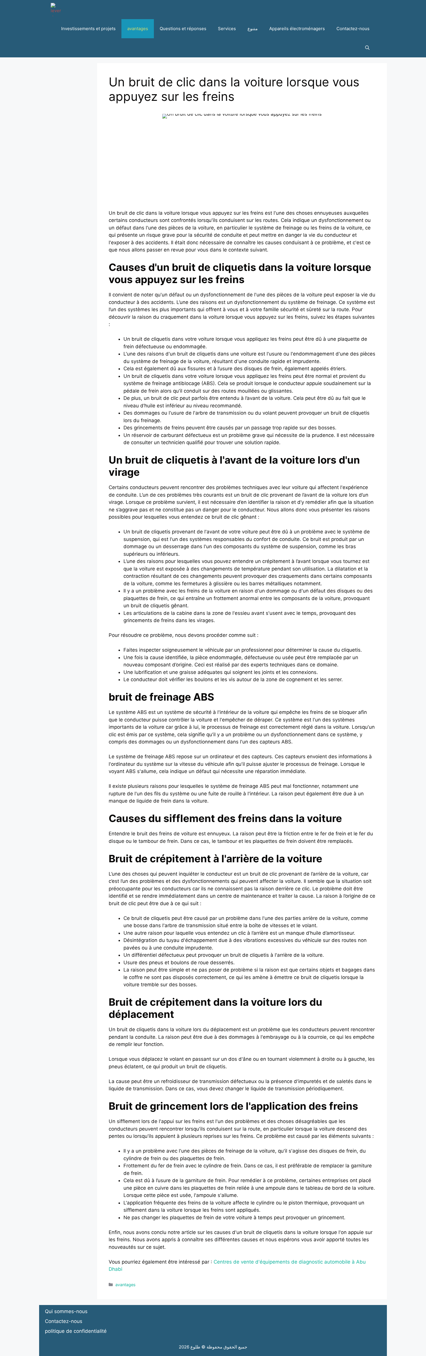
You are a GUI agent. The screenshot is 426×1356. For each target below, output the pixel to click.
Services (227, 28)
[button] (367, 47)
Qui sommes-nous (66, 1311)
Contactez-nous (352, 28)
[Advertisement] (242, 168)
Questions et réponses (183, 28)
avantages (137, 28)
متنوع (252, 28)
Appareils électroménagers (297, 28)
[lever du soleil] (57, 9)
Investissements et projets (88, 28)
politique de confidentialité (76, 1331)
